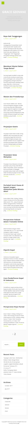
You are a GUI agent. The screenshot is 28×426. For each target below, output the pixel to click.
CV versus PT (7, 368)
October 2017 (9, 385)
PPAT (6, 411)
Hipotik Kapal (9, 250)
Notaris (7, 408)
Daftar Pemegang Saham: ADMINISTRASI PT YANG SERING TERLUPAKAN (12, 372)
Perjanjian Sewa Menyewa (10, 156)
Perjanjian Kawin (11, 127)
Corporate (7, 401)
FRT (18, 423)
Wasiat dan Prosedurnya (14, 97)
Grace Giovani (14, 12)
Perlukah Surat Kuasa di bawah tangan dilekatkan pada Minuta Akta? (14, 188)
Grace (6, 38)
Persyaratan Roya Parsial (14, 307)
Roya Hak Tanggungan (13, 36)
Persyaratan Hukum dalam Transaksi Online (13, 221)
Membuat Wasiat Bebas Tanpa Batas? (13, 67)
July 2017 (7, 389)
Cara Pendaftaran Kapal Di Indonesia (14, 279)
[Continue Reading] (13, 57)
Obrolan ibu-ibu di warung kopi (12, 362)
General (7, 404)
